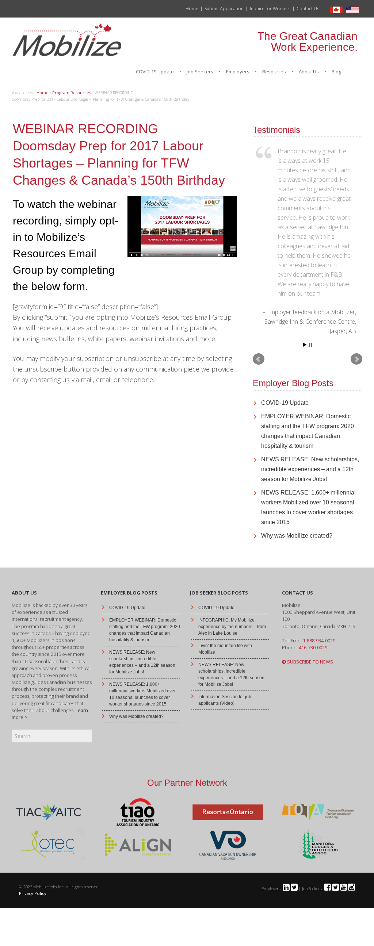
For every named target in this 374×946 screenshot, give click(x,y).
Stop (310, 345)
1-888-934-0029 (319, 640)
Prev (258, 359)
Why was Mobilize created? (296, 535)
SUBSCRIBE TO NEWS (309, 661)
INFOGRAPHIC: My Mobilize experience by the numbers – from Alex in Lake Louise (232, 627)
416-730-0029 (313, 647)
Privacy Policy (32, 893)
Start (305, 345)
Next (356, 359)
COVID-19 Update (285, 403)
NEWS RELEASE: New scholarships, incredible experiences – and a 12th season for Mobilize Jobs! (310, 469)
